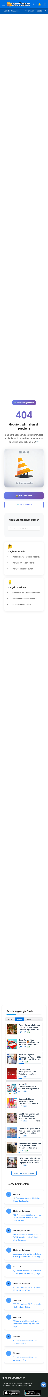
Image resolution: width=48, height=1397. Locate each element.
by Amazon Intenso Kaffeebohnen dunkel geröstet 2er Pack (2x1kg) (27, 1255)
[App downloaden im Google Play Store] (32, 1393)
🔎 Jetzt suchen (24, 504)
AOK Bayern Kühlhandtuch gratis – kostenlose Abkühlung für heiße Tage (27, 1324)
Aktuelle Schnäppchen (13, 11)
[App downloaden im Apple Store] (11, 1392)
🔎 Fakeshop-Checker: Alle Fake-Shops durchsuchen (26, 1199)
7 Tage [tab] (37, 1019)
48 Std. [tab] (28, 1019)
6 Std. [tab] (10, 1019)
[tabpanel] (24, 1095)
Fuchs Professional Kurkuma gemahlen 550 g (25, 1341)
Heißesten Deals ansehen (24, 1173)
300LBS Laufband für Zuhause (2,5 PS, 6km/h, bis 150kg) (27, 1288)
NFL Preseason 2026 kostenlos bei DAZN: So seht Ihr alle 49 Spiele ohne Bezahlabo (27, 1218)
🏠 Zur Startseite (24, 496)
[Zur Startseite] (19, 4)
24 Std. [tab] (19, 1019)
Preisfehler (29, 11)
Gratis (39, 11)
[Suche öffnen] (34, 4)
